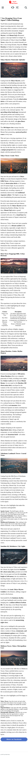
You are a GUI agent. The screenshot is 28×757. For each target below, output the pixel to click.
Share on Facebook (14, 739)
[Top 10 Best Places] (14, 2)
